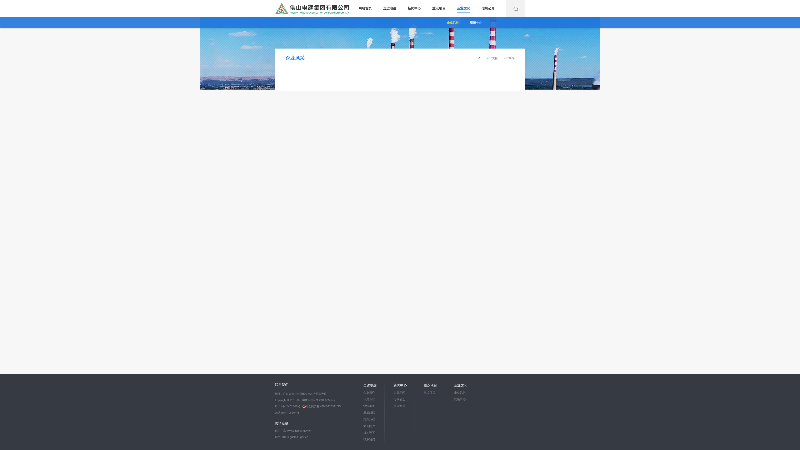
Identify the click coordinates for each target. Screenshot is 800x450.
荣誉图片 (369, 426)
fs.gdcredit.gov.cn (297, 437)
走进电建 (389, 8)
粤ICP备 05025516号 (287, 406)
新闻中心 (414, 8)
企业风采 (453, 22)
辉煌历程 (369, 419)
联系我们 (369, 439)
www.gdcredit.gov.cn (299, 430)
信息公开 (488, 8)
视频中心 (476, 22)
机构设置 (369, 432)
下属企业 (369, 399)
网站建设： (282, 412)
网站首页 (365, 8)
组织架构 (369, 406)
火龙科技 (294, 412)
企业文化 (463, 8)
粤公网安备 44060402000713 (323, 406)
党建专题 (399, 406)
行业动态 (399, 399)
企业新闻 (399, 392)
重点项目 (439, 8)
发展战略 (369, 412)
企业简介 (369, 392)
